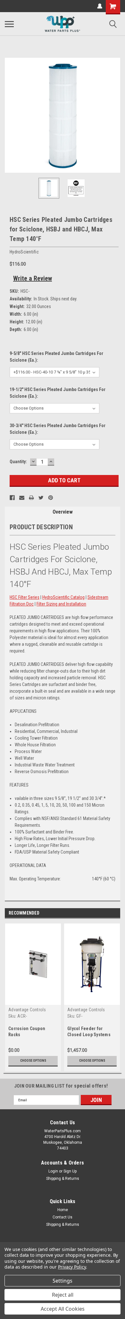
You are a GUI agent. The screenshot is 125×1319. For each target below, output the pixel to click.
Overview (63, 512)
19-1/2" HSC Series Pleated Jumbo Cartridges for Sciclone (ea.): (57, 393)
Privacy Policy (72, 1267)
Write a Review (32, 278)
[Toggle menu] (9, 23)
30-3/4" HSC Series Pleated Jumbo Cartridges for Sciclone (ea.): (57, 429)
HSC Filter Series (24, 597)
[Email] (21, 497)
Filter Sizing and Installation (61, 604)
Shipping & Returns (62, 1178)
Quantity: (18, 461)
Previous (9, 115)
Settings (62, 1280)
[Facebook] (12, 497)
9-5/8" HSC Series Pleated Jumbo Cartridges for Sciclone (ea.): (56, 357)
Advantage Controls (27, 1009)
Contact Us (62, 1217)
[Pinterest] (50, 497)
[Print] (31, 497)
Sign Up (70, 1171)
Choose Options (33, 1060)
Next (115, 115)
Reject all (62, 1294)
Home (62, 1210)
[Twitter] (41, 497)
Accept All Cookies (63, 1308)
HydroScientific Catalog (63, 597)
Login (53, 1171)
